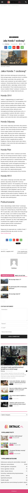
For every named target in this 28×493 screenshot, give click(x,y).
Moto (10, 37)
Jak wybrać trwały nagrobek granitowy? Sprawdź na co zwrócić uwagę (12, 368)
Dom (11, 398)
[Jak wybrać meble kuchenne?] (4, 437)
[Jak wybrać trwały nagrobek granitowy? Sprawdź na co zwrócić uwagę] (14, 355)
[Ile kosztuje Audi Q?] (4, 295)
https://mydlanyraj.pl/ (6, 233)
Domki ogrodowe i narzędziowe (8, 466)
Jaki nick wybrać (13, 443)
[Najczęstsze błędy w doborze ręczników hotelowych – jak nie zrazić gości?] (4, 390)
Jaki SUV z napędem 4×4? (7, 251)
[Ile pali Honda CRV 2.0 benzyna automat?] (4, 288)
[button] (26, 2)
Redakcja (7, 44)
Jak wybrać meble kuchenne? (15, 436)
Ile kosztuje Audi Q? (14, 294)
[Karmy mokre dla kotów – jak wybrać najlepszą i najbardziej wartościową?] (4, 382)
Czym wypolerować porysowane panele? (22, 252)
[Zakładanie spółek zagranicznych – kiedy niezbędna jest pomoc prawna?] (4, 404)
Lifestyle (11, 444)
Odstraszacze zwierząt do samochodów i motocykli (13, 462)
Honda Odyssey (15, 37)
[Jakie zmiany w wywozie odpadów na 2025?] (4, 397)
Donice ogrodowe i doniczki (7, 469)
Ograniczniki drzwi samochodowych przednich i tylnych (14, 482)
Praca (11, 405)
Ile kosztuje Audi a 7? (15, 279)
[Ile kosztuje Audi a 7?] (4, 281)
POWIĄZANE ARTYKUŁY (7, 275)
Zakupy (2, 364)
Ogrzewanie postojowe (6, 478)
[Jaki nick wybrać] (4, 445)
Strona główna (4, 5)
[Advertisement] (14, 21)
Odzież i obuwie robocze (7, 471)
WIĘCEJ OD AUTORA (20, 275)
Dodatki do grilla (5, 480)
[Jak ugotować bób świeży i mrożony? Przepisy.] (4, 452)
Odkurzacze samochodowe (7, 464)
